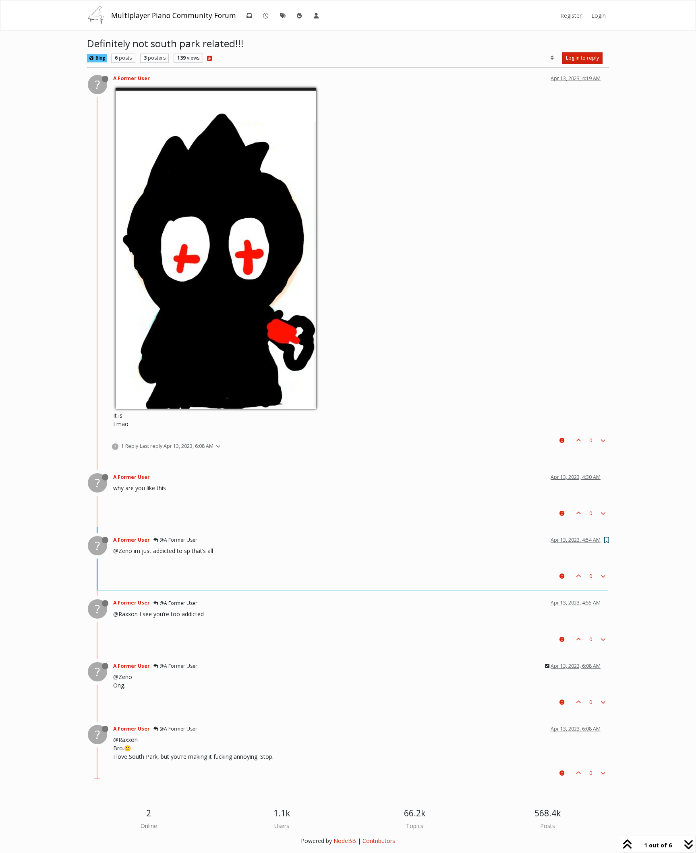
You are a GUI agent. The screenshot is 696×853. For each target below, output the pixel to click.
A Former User (131, 78)
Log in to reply (582, 57)
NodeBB (345, 841)
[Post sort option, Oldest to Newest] (552, 58)
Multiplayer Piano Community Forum (173, 15)
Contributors (378, 841)
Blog (99, 58)
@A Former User (177, 539)
